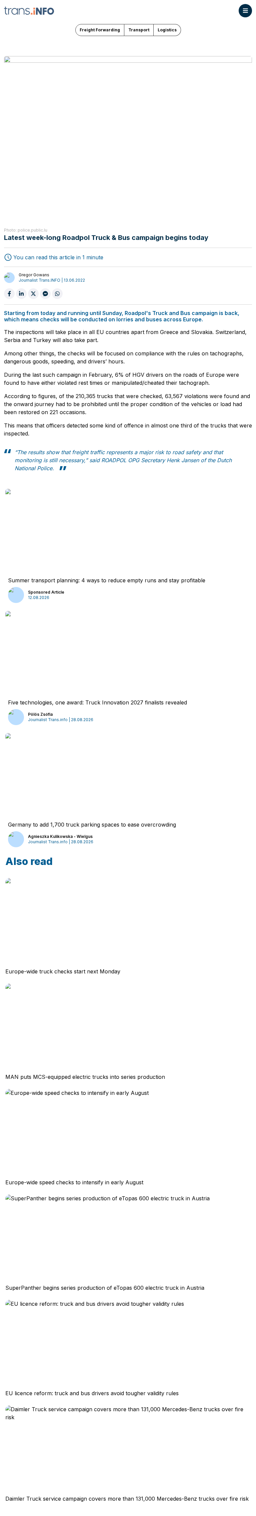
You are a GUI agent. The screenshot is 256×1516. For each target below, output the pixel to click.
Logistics (167, 29)
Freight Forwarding (100, 29)
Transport (138, 29)
